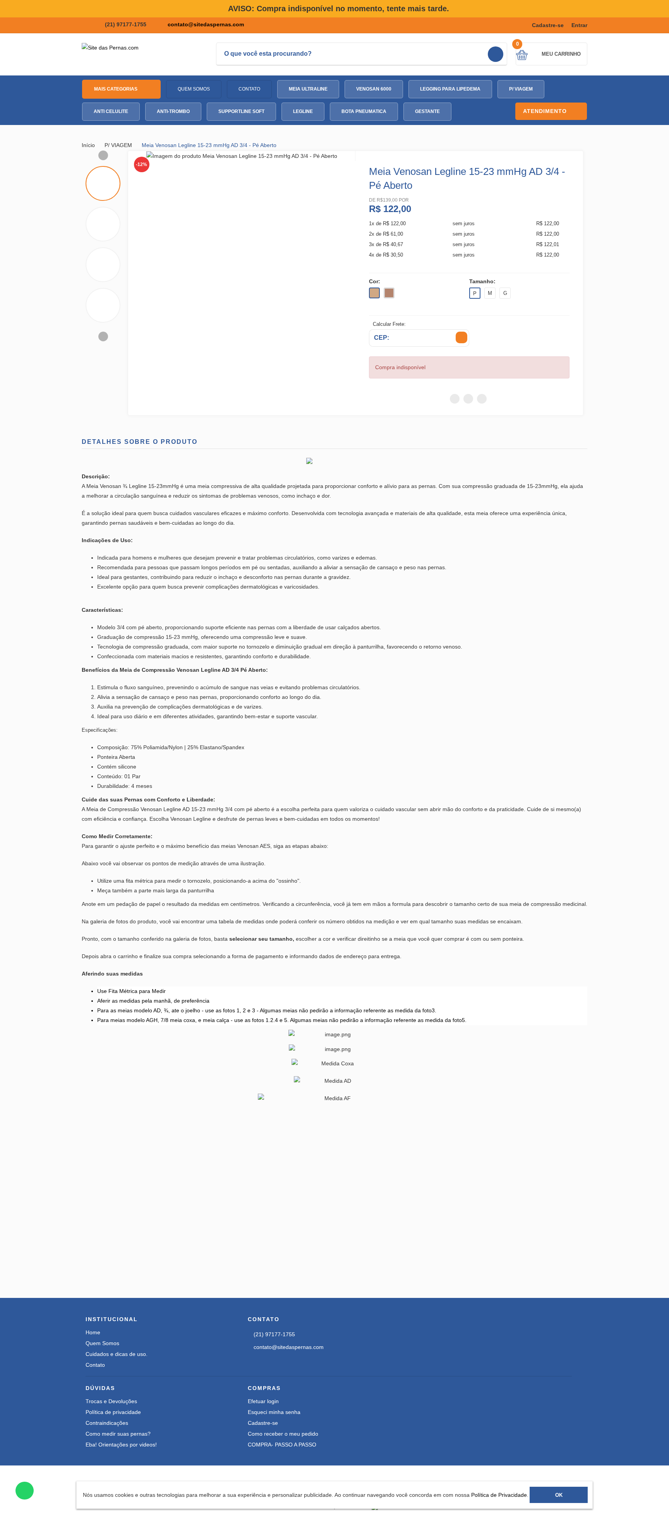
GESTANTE (427, 111)
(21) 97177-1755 (125, 24)
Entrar (579, 25)
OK (559, 1495)
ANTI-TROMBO (173, 111)
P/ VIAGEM (521, 89)
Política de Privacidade (499, 1495)
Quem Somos (194, 89)
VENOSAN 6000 (373, 89)
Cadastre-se (548, 25)
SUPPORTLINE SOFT (241, 111)
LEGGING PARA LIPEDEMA (450, 89)
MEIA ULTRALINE (308, 89)
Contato (249, 89)
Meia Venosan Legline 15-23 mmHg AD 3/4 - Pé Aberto (209, 145)
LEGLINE (303, 111)
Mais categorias (116, 89)
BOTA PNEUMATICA (363, 111)
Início (89, 145)
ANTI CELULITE (111, 111)
